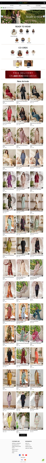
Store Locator (28, 446)
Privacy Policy (15, 449)
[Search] (31, 7)
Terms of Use (14, 451)
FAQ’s (13, 452)
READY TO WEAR (23, 27)
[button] (1, 3)
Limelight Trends (28, 448)
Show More (23, 435)
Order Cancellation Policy (16, 447)
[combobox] (23, 7)
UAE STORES (38, 5)
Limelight (24, 461)
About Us (27, 443)
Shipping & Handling (16, 443)
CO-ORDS (23, 48)
